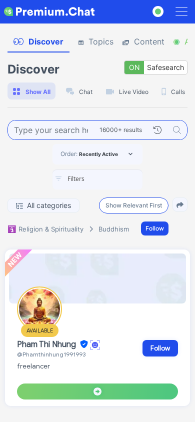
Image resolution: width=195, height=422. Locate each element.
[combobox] (97, 180)
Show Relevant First (134, 205)
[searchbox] (113, 179)
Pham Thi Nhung (47, 345)
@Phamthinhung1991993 (51, 354)
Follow (155, 228)
